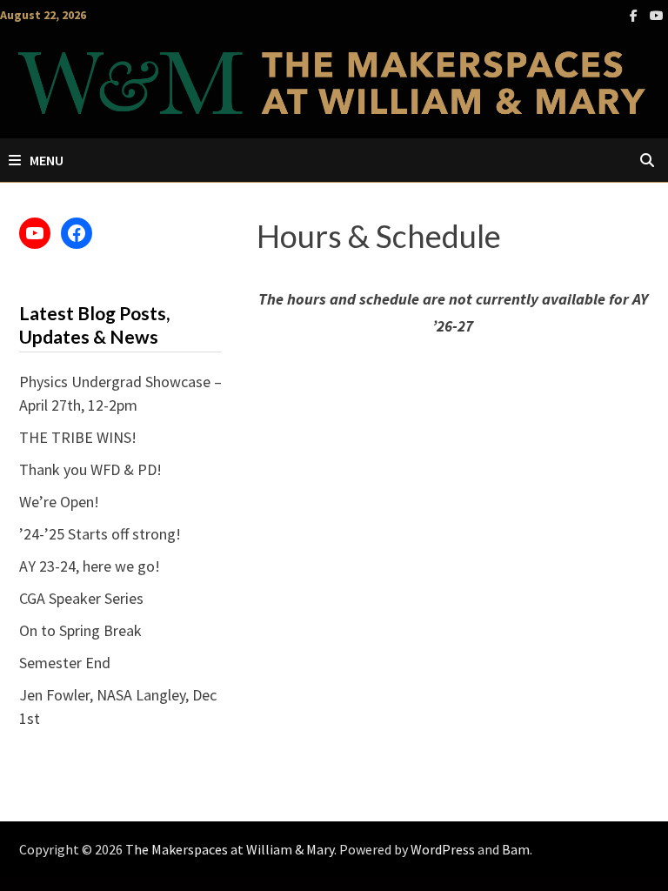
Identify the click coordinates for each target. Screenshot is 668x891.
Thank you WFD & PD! (90, 469)
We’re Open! (59, 502)
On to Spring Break (80, 630)
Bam (516, 849)
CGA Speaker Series (81, 598)
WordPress (443, 849)
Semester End (64, 663)
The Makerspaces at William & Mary (229, 849)
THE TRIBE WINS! (78, 437)
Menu (46, 160)
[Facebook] (635, 14)
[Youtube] (656, 14)
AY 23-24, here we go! (89, 566)
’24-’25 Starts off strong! (100, 534)
